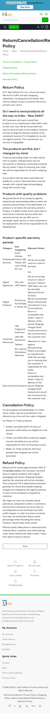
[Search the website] (45, 19)
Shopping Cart (9, 644)
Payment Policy (10, 79)
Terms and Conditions (12, 673)
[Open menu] (5, 27)
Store (12, 27)
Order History (8, 639)
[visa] (15, 706)
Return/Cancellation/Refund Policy (28, 698)
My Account (35, 565)
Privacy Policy (30, 62)
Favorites (34, 575)
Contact (6, 663)
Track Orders (15, 575)
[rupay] (27, 706)
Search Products (15, 565)
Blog (4, 668)
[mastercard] (10, 706)
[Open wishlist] (42, 27)
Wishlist (6, 649)
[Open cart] (46, 27)
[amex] (21, 706)
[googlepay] (40, 706)
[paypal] (33, 706)
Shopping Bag (15, 585)
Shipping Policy (10, 67)
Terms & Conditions (12, 62)
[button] (25, 7)
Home (5, 51)
